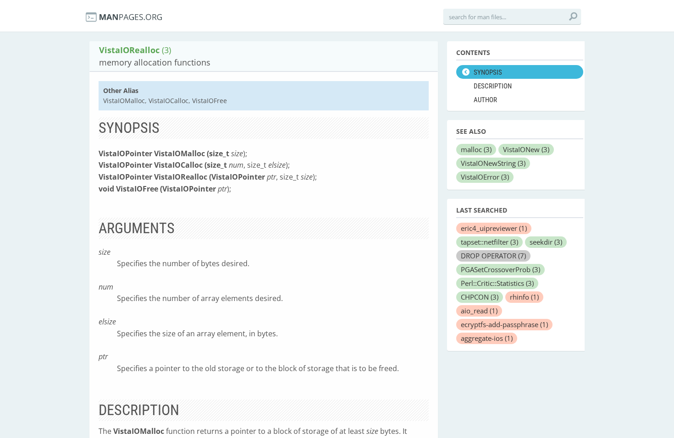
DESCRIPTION (493, 86)
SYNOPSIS (488, 72)
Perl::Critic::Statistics (497, 283)
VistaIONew (526, 149)
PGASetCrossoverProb (500, 269)
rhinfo (524, 296)
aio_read (479, 310)
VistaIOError (485, 176)
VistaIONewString (493, 163)
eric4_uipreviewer (494, 228)
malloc (476, 149)
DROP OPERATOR (493, 255)
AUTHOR (485, 100)
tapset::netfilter (489, 241)
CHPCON (479, 296)
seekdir (546, 241)
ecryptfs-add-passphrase (504, 324)
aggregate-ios (487, 338)
